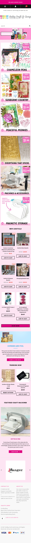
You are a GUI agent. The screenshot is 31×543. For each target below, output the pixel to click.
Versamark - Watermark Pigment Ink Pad (23, 386)
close (29, 2)
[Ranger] (15, 470)
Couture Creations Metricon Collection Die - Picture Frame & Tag (8, 249)
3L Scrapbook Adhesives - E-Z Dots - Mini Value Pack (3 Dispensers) (23, 309)
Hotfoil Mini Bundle (22, 248)
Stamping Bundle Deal (23, 278)
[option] (15, 34)
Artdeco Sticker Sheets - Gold (8, 385)
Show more (15, 326)
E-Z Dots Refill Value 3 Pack (8, 308)
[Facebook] (2, 518)
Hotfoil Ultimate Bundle (8, 279)
